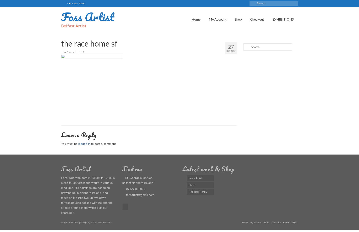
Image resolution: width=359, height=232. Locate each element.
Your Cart (75, 3)
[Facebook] (125, 207)
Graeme (71, 52)
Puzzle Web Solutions (101, 222)
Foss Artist (87, 17)
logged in (84, 143)
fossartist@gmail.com (139, 194)
